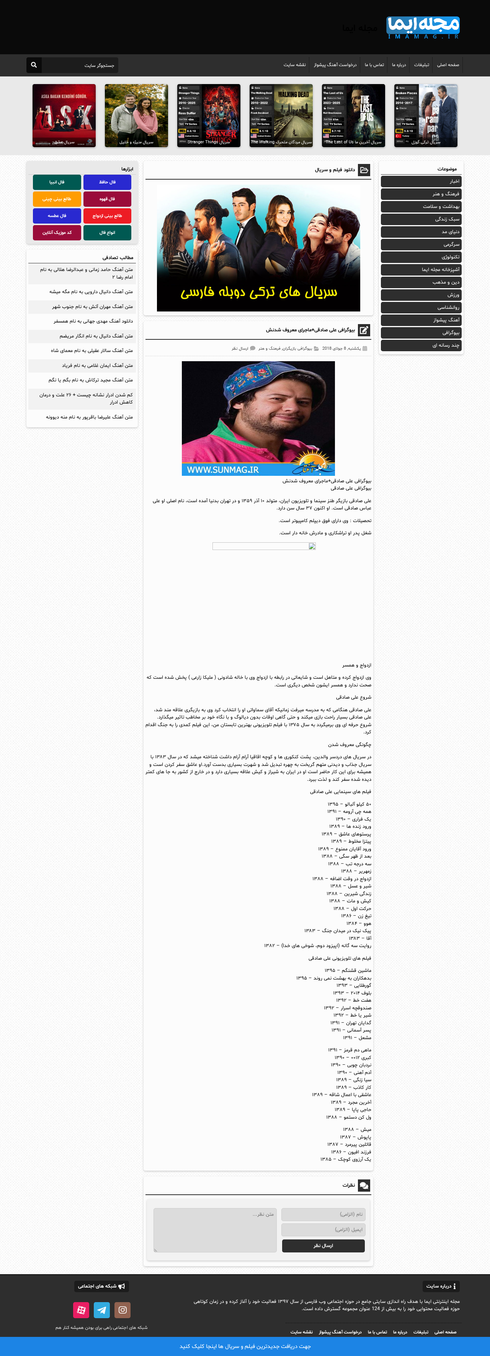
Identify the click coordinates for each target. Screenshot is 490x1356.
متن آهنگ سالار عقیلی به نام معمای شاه (92, 350)
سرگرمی (451, 244)
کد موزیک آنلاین (57, 233)
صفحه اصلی (448, 65)
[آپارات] (81, 1310)
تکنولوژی (450, 257)
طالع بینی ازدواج (107, 216)
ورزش (453, 295)
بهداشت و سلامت (441, 206)
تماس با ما (374, 65)
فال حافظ (107, 182)
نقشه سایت (295, 65)
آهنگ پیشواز (446, 320)
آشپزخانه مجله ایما (440, 269)
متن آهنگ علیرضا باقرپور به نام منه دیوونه (89, 417)
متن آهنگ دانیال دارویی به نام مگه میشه (91, 292)
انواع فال (107, 233)
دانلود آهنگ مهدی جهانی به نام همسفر (93, 321)
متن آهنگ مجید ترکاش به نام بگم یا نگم (91, 380)
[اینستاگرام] (122, 1310)
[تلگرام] (102, 1310)
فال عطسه (57, 216)
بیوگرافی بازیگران (297, 349)
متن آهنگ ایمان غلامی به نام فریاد (97, 365)
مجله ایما (359, 28)
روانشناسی (448, 307)
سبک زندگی (447, 219)
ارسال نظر (240, 349)
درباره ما (399, 65)
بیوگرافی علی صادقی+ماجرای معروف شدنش (310, 330)
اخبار (454, 181)
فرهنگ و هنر (269, 349)
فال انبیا (56, 182)
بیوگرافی (451, 332)
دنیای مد (450, 232)
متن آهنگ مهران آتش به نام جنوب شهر (92, 306)
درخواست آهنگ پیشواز (335, 65)
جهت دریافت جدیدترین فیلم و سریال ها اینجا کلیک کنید (245, 1347)
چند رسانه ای (446, 345)
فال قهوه (107, 199)
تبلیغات (421, 65)
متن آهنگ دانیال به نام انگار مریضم (96, 336)
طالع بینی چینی (56, 199)
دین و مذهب (446, 282)
